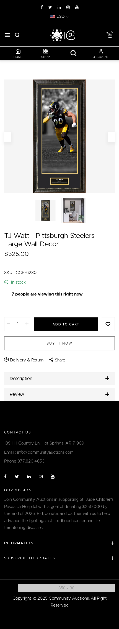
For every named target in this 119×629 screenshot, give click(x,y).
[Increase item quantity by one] (27, 324)
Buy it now (59, 343)
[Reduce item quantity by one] (8, 324)
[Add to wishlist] (108, 324)
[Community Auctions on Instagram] (68, 7)
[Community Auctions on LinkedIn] (59, 7)
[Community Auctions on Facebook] (42, 7)
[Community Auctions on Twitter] (50, 7)
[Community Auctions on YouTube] (77, 7)
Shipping (12, 307)
